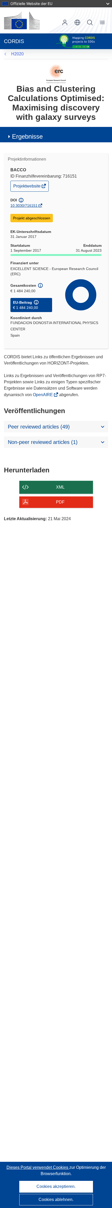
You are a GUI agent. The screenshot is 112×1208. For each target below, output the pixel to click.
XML (60, 487)
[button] (77, 22)
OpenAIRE (43, 394)
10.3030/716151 (24, 205)
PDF (60, 502)
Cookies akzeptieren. (56, 1186)
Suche (90, 22)
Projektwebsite (27, 187)
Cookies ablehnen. (56, 1199)
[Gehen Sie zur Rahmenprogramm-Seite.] (56, 73)
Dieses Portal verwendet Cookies (38, 1167)
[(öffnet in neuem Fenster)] (22, 20)
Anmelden (65, 22)
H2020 (17, 54)
